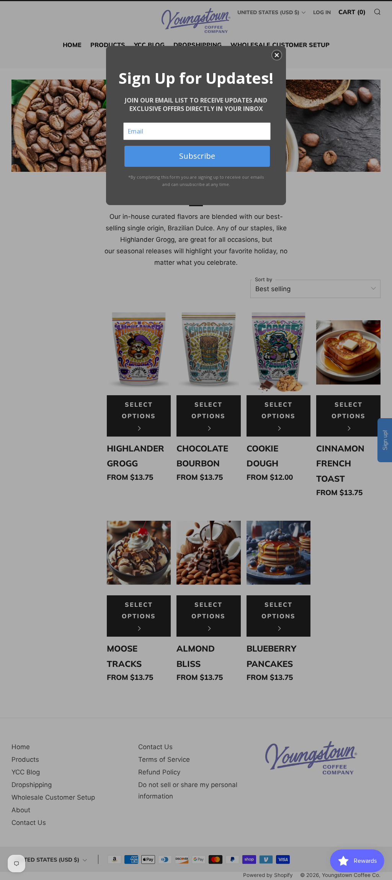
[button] (276, 55)
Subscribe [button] (197, 156)
